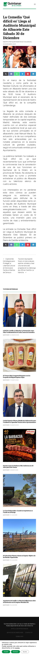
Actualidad (26, 42)
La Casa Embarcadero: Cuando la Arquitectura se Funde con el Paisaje (18, 511)
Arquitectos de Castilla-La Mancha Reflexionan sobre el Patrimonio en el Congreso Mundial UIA (19, 601)
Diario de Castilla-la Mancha (15, 240)
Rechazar (15, 652)
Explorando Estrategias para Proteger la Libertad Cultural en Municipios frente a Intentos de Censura (9, 265)
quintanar (16, 42)
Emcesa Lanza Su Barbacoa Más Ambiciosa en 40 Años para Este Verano (18, 466)
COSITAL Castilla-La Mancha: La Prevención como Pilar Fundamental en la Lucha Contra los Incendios (18, 331)
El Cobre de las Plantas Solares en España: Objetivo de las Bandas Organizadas (19, 556)
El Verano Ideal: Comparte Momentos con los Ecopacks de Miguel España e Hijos (16, 376)
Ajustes (25, 652)
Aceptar (6, 652)
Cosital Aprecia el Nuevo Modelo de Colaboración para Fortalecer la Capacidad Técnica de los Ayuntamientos (19, 421)
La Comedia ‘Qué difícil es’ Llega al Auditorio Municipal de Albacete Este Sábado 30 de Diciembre (19, 233)
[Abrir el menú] (35, 4)
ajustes (17, 648)
